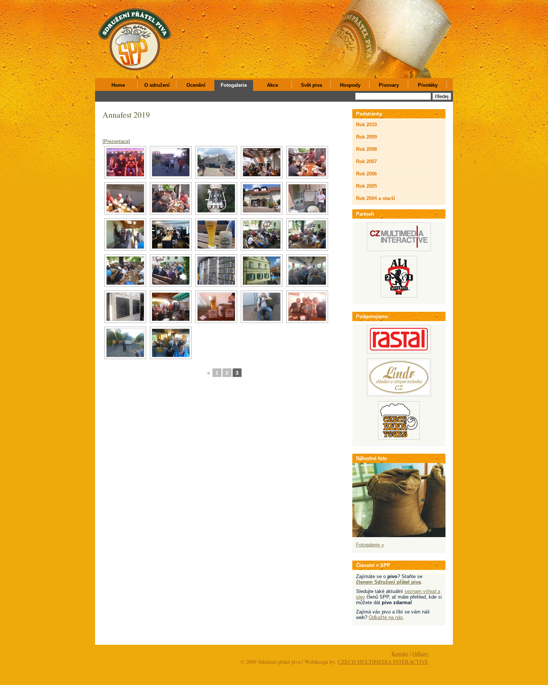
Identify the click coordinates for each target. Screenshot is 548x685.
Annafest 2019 (126, 114)
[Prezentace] (116, 141)
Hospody (350, 85)
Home (118, 85)
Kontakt (399, 653)
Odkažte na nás (386, 617)
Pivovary (389, 85)
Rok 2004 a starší (375, 198)
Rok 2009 (366, 137)
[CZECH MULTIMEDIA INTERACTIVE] (399, 249)
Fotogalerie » (370, 545)
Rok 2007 (366, 161)
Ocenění (195, 85)
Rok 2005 (366, 186)
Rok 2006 (366, 174)
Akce (272, 85)
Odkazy (420, 653)
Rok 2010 (366, 124)
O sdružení (157, 85)
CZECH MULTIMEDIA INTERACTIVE (383, 661)
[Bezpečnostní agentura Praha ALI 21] (399, 296)
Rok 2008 (366, 149)
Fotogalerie (234, 85)
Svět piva (311, 85)
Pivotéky (428, 85)
